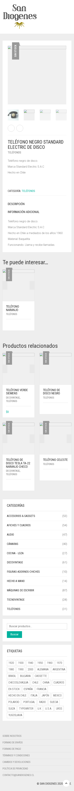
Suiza (11, 708)
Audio (10, 534)
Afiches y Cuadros (19, 525)
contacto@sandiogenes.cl (18, 775)
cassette (41, 676)
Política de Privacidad (15, 768)
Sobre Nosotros (12, 735)
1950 (40, 662)
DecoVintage (13, 397)
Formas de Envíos (13, 742)
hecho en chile (17, 695)
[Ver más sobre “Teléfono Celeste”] (67, 475)
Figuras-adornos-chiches (23, 571)
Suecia (54, 702)
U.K (39, 708)
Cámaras (12, 544)
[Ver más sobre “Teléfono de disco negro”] (67, 409)
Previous (10, 71)
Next (64, 71)
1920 (11, 662)
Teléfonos (14, 152)
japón (45, 695)
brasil (12, 676)
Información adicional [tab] (23, 212)
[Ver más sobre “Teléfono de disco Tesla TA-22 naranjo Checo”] (30, 485)
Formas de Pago (12, 748)
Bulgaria (25, 676)
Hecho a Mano (16, 581)
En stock (14, 689)
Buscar (14, 634)
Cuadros (59, 682)
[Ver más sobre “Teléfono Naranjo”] (30, 325)
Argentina (59, 669)
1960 (49, 662)
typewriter (26, 708)
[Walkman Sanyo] (19, 128)
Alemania (43, 669)
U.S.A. (48, 708)
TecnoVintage (15, 599)
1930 (21, 662)
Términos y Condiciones (16, 755)
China (46, 682)
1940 (30, 662)
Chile (35, 682)
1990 (21, 669)
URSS (59, 708)
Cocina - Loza (15, 553)
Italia (34, 695)
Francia (41, 689)
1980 (11, 669)
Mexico (57, 695)
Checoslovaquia (18, 682)
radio (42, 702)
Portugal (29, 702)
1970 (59, 662)
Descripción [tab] (16, 204)
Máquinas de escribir (20, 590)
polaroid (13, 702)
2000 (30, 669)
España (28, 689)
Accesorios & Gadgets (21, 516)
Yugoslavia (15, 715)
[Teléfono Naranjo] (11, 128)
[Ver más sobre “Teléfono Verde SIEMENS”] (30, 412)
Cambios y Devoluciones (16, 762)
